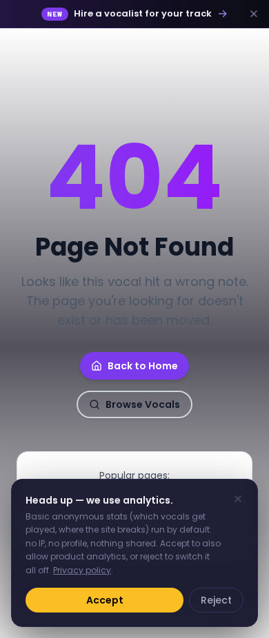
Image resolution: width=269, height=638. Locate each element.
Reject (216, 600)
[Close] (238, 499)
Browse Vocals (143, 404)
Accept (104, 600)
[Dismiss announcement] (253, 13)
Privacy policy (82, 570)
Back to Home (143, 366)
